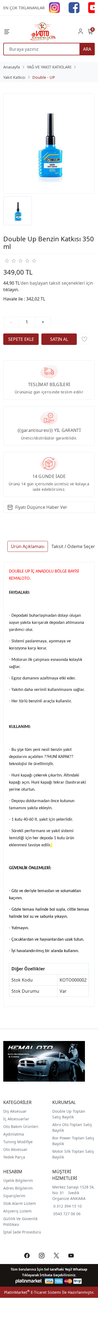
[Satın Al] (59, 339)
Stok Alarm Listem (19, 1203)
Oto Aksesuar (15, 1149)
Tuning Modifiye (18, 1141)
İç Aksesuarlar (16, 1118)
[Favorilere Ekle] (84, 339)
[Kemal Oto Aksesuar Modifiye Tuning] (42, 31)
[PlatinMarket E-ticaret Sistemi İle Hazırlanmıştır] (29, 1281)
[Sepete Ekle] (21, 339)
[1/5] (6, 260)
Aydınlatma (13, 1134)
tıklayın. (11, 290)
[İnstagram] (54, 7)
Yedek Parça (14, 1157)
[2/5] (10, 260)
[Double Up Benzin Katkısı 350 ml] (49, 143)
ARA (87, 49)
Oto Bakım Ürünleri (20, 1126)
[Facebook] (74, 7)
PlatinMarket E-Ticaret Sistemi (32, 1292)
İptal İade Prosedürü (22, 1232)
